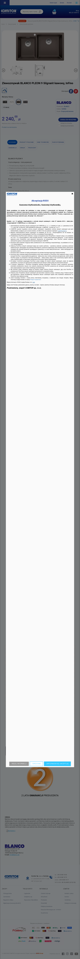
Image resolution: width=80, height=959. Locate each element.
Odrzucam (36, 764)
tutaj (34, 282)
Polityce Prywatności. (35, 279)
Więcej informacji (19, 764)
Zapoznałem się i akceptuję (57, 764)
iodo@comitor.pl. (62, 231)
